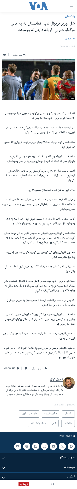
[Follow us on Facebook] (71, 446)
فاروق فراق (70, 39)
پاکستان (70, 17)
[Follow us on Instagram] (44, 446)
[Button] (18, 54)
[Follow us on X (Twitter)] (62, 446)
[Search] (52, 484)
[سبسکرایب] (17, 446)
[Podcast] (26, 446)
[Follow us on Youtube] (53, 446)
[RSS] (35, 446)
